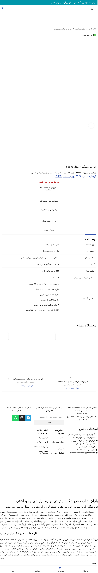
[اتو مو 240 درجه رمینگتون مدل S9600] (72, 353)
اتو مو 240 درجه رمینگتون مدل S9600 (72, 381)
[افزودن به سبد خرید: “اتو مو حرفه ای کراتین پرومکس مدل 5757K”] (6, 339)
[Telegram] (28, 418)
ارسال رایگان (42, 442)
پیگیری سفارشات (41, 447)
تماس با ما (43, 438)
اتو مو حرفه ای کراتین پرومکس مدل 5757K (25, 379)
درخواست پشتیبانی (60, 448)
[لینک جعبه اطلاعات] (49, 198)
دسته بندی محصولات (43, 452)
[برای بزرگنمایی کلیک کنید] (91, 125)
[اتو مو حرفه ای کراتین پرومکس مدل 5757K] (25, 353)
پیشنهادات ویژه (35, 173)
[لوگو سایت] (49, 9)
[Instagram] (22, 418)
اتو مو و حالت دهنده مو (63, 29)
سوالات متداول (58, 442)
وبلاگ (62, 438)
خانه (94, 29)
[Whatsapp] (15, 418)
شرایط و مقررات (57, 453)
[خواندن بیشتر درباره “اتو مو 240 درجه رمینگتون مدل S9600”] (53, 339)
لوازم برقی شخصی (82, 29)
